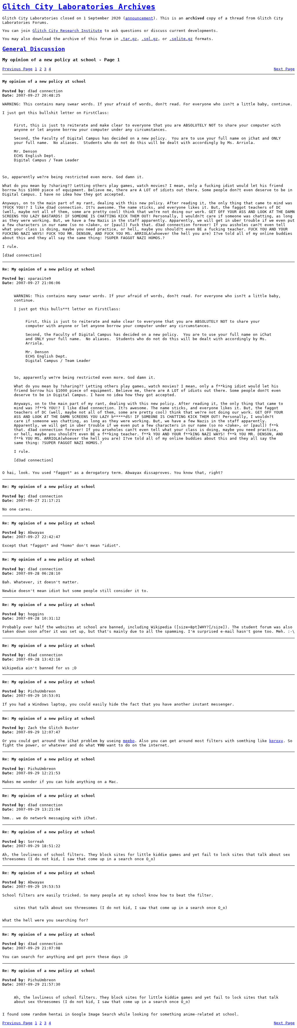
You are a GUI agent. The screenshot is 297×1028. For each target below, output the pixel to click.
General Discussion (33, 49)
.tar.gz (129, 39)
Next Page (284, 69)
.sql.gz (150, 39)
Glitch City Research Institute (67, 30)
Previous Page (17, 69)
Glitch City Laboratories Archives (78, 6)
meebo (129, 741)
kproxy (276, 741)
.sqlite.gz (181, 39)
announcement (139, 18)
